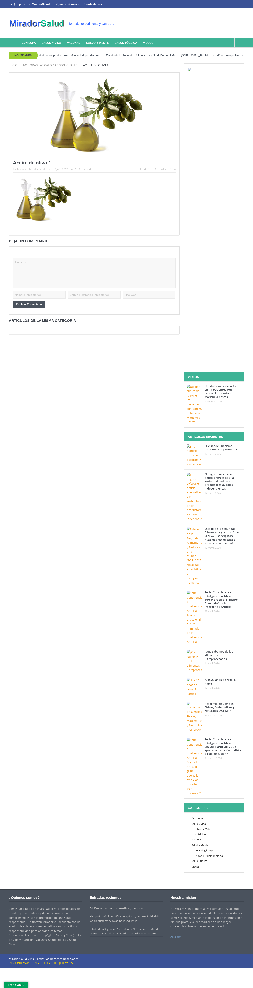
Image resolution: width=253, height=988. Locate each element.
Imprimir (145, 169)
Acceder (175, 937)
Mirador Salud (37, 169)
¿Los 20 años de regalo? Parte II (220, 681)
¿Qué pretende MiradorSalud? (31, 4)
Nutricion (200, 834)
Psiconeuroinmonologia (209, 856)
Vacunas (73, 42)
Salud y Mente (97, 42)
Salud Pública (126, 42)
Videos (148, 42)
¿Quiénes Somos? (68, 4)
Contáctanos (93, 4)
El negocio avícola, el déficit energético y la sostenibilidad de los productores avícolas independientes (219, 481)
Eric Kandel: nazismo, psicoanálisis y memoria (221, 447)
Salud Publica (199, 861)
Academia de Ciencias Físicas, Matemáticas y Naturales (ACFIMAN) (220, 707)
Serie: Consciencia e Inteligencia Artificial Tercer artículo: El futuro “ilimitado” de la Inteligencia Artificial (221, 599)
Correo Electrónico (165, 169)
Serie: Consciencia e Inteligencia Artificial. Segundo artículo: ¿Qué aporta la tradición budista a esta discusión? (223, 746)
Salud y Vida (51, 42)
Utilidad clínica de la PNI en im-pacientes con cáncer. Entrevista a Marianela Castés (221, 391)
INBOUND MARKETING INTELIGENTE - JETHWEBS (41, 963)
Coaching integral (205, 850)
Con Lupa (29, 42)
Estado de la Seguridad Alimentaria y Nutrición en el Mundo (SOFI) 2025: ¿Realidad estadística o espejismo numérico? (165, 55)
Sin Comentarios (84, 169)
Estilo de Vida (202, 829)
